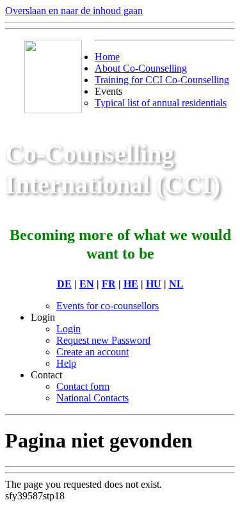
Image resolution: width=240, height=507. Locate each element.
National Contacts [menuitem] (92, 397)
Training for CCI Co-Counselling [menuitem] (162, 79)
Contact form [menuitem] (82, 386)
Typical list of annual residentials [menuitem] (161, 102)
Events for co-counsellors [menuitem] (107, 305)
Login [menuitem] (43, 317)
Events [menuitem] (108, 91)
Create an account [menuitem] (92, 351)
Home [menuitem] (107, 56)
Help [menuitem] (66, 363)
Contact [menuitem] (46, 374)
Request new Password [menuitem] (103, 340)
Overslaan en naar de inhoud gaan (74, 10)
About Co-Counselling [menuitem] (141, 68)
